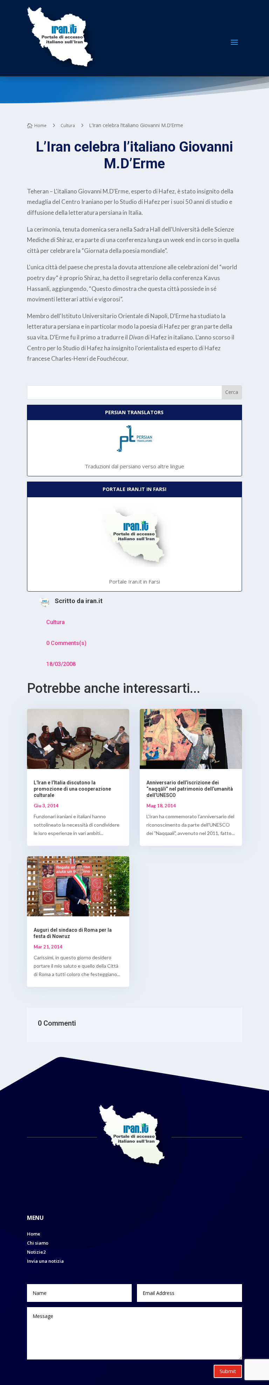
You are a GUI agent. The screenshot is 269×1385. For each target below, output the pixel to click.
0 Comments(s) (66, 643)
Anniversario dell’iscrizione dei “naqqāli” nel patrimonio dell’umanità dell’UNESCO (189, 789)
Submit (228, 1371)
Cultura (55, 622)
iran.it (94, 600)
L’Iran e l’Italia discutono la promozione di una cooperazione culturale (72, 789)
